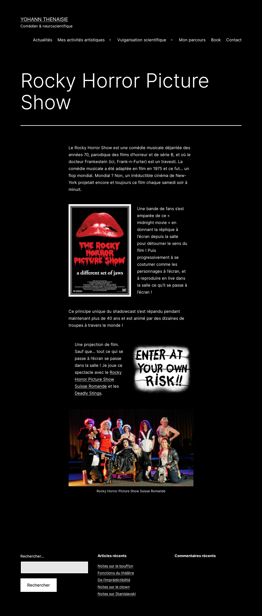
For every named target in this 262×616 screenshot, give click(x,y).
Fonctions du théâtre (116, 573)
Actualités (42, 39)
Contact (234, 39)
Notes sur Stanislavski (117, 594)
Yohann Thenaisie (44, 19)
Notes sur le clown (114, 587)
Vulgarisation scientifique (141, 39)
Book (216, 39)
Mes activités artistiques (81, 39)
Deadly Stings (88, 393)
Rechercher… (32, 556)
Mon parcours (192, 39)
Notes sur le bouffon (115, 566)
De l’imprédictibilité (114, 580)
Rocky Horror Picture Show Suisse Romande (98, 379)
